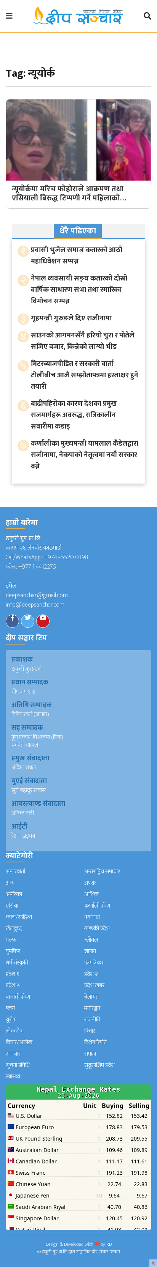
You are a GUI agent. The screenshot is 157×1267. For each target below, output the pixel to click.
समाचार (13, 1054)
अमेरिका (14, 894)
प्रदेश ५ (13, 985)
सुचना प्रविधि (18, 1065)
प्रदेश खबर (94, 985)
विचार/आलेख (19, 1042)
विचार (89, 1031)
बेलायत (91, 997)
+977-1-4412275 (37, 567)
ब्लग (10, 1008)
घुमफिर (13, 951)
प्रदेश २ (91, 974)
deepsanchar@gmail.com (37, 595)
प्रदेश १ (12, 974)
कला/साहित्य (19, 917)
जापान (90, 951)
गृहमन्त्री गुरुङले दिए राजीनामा (71, 318)
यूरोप (10, 1020)
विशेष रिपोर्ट (95, 1042)
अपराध (91, 883)
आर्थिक (91, 894)
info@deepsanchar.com (35, 605)
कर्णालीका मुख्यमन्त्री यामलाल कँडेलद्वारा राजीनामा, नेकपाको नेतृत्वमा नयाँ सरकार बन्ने (84, 455)
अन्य (10, 883)
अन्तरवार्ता (15, 872)
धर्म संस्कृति (17, 963)
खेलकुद (14, 928)
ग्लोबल (91, 940)
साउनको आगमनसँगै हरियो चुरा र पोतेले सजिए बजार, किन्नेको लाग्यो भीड (83, 341)
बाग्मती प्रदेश (18, 997)
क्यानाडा (92, 917)
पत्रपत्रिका (93, 963)
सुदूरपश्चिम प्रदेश (99, 1065)
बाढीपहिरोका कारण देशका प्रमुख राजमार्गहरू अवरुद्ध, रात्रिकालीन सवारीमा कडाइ (74, 415)
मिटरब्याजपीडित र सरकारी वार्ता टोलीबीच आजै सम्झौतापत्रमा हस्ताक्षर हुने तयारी (84, 375)
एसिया (12, 906)
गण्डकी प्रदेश (97, 928)
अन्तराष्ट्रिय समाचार (102, 872)
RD (109, 1244)
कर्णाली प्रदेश (97, 906)
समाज (90, 1054)
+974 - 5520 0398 (66, 557)
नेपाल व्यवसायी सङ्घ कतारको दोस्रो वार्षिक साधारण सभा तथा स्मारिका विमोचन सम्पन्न (79, 290)
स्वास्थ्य (13, 1077)
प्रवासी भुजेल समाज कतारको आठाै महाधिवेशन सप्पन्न (76, 255)
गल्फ (11, 940)
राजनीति (92, 1020)
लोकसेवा (15, 1031)
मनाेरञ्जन (92, 1008)
